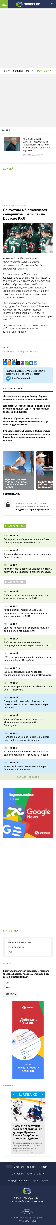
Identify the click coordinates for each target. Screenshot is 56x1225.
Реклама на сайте (35, 1173)
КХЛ (9, 951)
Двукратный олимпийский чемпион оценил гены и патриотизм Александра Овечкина (26, 704)
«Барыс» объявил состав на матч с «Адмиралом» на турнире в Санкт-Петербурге (23, 722)
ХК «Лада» (34, 351)
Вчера (7, 71)
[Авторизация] (53, 3)
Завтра (29, 71)
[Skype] (30, 363)
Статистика (18, 1173)
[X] (17, 363)
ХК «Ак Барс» (9, 351)
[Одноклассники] (8, 363)
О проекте (19, 1167)
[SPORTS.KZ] (28, 1040)
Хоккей (8, 168)
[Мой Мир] (13, 363)
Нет (8, 987)
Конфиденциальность (19, 1180)
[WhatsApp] (26, 363)
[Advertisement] (28, 38)
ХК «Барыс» (22, 351)
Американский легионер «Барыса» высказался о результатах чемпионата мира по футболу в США (25, 613)
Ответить (10, 994)
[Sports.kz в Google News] (28, 837)
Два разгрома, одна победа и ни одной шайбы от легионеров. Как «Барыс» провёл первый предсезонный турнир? (27, 409)
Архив (36, 1180)
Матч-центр (44, 71)
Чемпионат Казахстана (19, 942)
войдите (20, 509)
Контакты (44, 1167)
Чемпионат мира (16, 947)
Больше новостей (28, 777)
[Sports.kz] (28, 4)
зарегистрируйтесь (39, 509)
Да (7, 982)
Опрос (7, 964)
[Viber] (22, 363)
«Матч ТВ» (22, 268)
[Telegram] (35, 363)
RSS (46, 1180)
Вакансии (31, 1167)
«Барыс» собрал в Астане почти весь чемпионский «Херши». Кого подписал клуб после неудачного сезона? (25, 421)
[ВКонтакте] (4, 363)
